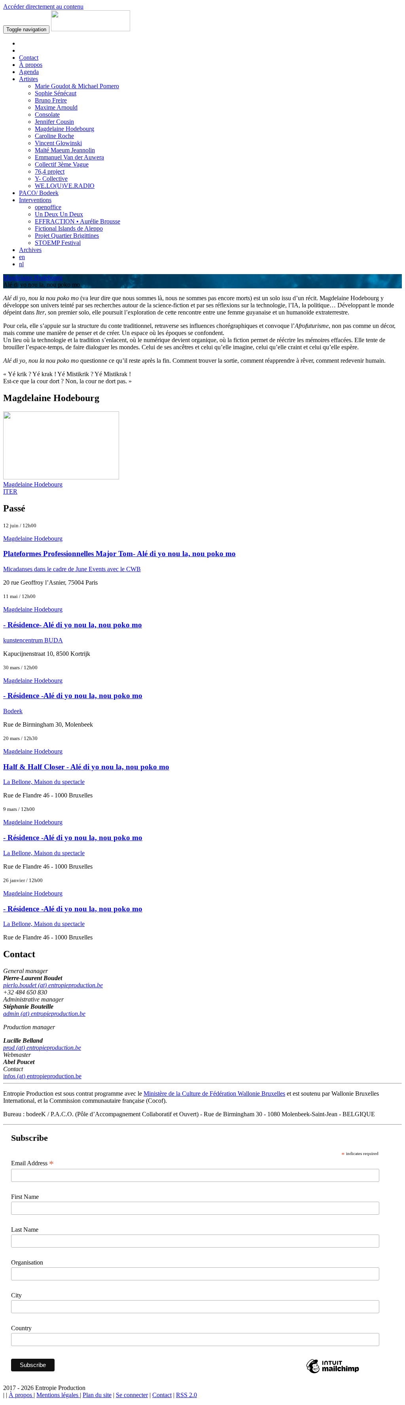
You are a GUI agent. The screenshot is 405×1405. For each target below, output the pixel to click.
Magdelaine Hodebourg (64, 128)
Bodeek (13, 711)
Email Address (32, 1163)
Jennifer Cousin (54, 121)
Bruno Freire (51, 100)
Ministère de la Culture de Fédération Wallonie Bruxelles (214, 1093)
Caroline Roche (54, 136)
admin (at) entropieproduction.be (44, 1013)
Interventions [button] (35, 200)
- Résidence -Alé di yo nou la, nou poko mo (72, 695)
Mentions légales (58, 1395)
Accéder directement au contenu (43, 6)
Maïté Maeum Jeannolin (65, 150)
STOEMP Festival (58, 242)
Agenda (29, 71)
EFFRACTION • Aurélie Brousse (77, 221)
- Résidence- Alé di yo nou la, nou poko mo (72, 625)
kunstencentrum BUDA (33, 640)
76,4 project (49, 171)
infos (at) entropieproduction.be (42, 1076)
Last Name (24, 1229)
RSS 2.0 (186, 1395)
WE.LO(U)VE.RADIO (65, 185)
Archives (30, 249)
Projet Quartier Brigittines (67, 235)
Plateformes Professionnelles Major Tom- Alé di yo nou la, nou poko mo (119, 553)
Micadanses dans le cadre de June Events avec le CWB (72, 569)
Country (21, 1328)
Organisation (27, 1262)
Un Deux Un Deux (59, 214)
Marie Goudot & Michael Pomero (77, 86)
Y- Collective (51, 178)
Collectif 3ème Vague (62, 164)
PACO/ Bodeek (39, 192)
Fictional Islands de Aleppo (69, 228)
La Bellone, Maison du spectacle (44, 781)
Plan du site (97, 1395)
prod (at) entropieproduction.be (42, 1047)
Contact (28, 57)
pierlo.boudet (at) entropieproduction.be (53, 985)
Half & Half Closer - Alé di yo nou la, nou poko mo (86, 767)
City (16, 1295)
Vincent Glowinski (58, 143)
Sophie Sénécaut (55, 93)
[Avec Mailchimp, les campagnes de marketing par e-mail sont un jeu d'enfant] (332, 1372)
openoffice (48, 207)
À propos (30, 64)
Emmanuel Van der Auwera (69, 157)
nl (21, 264)
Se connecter (132, 1395)
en (22, 257)
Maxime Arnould (56, 107)
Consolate (47, 114)
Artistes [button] (28, 79)
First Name (25, 1196)
